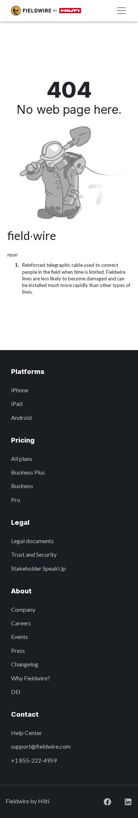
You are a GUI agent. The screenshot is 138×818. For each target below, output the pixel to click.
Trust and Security (34, 554)
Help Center (26, 732)
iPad (16, 403)
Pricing (23, 440)
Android (21, 417)
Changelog (24, 664)
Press (18, 650)
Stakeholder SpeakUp (38, 568)
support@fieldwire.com (41, 746)
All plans (21, 458)
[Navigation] (121, 10)
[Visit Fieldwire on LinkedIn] (122, 800)
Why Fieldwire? (30, 678)
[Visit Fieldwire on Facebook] (101, 800)
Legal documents (32, 540)
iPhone (19, 389)
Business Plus (28, 472)
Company (23, 609)
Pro (15, 499)
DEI (16, 691)
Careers (21, 622)
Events (19, 636)
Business (22, 485)
